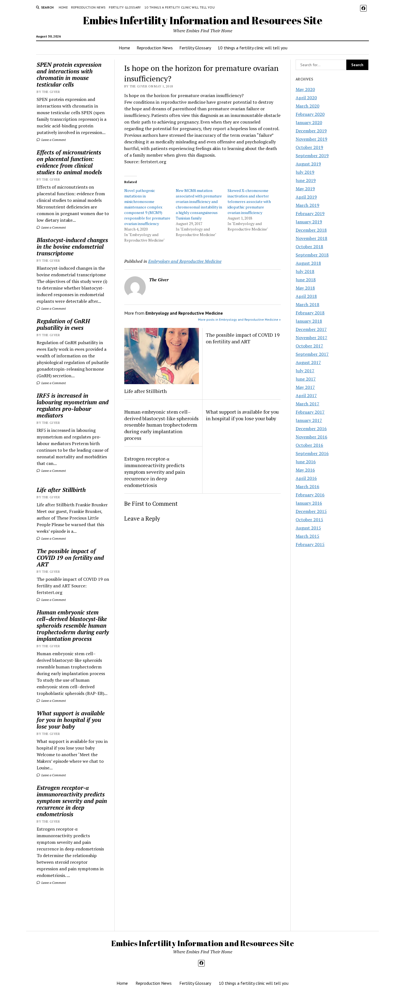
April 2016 (306, 478)
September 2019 (312, 155)
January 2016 (309, 503)
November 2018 (311, 238)
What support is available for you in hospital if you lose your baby (71, 720)
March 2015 (307, 536)
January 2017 (309, 420)
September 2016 (312, 453)
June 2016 (306, 462)
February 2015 (310, 544)
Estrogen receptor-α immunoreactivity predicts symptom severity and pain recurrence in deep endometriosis (72, 800)
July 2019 (305, 172)
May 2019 (305, 189)
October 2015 (309, 520)
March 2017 (307, 404)
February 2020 (310, 114)
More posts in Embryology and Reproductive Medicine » (239, 319)
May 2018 (305, 288)
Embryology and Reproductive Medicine (185, 261)
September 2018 (312, 255)
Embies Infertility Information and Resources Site (202, 20)
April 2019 (306, 197)
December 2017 (311, 329)
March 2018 (307, 304)
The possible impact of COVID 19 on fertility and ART (70, 558)
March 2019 (307, 205)
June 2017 (306, 379)
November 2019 (311, 139)
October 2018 (309, 247)
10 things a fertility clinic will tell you (179, 7)
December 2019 (311, 131)
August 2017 (308, 362)
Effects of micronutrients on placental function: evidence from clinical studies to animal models (69, 162)
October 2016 (309, 445)
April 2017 (306, 395)
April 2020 (306, 98)
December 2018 (311, 230)
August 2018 (308, 263)
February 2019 (310, 213)
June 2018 (306, 280)
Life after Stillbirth (61, 489)
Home (63, 7)
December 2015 (311, 511)
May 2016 (305, 470)
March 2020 (307, 106)
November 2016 (311, 437)
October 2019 (309, 147)
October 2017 (309, 346)
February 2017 (310, 412)
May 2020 (305, 89)
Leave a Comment (53, 140)
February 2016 (310, 495)
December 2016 (311, 429)
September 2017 (312, 354)
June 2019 (306, 180)
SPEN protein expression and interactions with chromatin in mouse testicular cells (69, 74)
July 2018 (305, 271)
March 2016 (307, 486)
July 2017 (305, 371)
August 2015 (308, 528)
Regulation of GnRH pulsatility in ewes (63, 324)
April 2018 (306, 296)
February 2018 (310, 313)
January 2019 (309, 222)
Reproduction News (88, 7)
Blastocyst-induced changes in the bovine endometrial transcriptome (72, 246)
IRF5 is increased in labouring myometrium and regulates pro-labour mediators (73, 405)
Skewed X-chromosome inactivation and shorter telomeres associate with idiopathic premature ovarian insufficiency (249, 201)
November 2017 (311, 338)
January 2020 (309, 122)
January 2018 (309, 321)
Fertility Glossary (125, 7)
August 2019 (308, 164)
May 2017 (305, 387)
